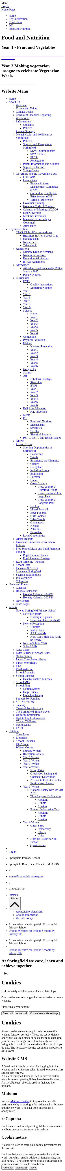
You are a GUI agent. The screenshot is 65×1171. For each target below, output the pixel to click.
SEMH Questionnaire (42, 150)
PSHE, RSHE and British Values (42, 437)
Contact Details (24, 111)
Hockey (34, 506)
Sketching (36, 382)
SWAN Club (37, 154)
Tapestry (21, 705)
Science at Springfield (28, 571)
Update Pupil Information (30, 718)
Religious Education (34, 408)
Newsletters (29, 242)
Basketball (36, 532)
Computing (29, 336)
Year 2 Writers (31, 760)
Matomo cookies (19, 1101)
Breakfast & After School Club (40, 235)
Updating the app (33, 695)
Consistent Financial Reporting (33, 114)
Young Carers (31, 170)
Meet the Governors (34, 216)
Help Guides (30, 692)
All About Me (38, 633)
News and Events (19, 584)
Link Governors (32, 212)
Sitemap (13, 894)
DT (11, 25)
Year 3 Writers (31, 763)
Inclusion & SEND (27, 568)
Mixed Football (39, 509)
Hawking (43, 799)
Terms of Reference (41, 199)
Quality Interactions (41, 284)
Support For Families (28, 698)
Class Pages (22, 604)
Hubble (42, 802)
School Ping (23, 685)
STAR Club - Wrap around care (34, 232)
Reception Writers (33, 753)
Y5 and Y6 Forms (26, 721)
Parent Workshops (26, 662)
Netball (34, 525)
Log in (5, 6)
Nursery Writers (32, 750)
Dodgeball (36, 467)
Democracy (44, 828)
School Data (23, 564)
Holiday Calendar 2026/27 (38, 594)
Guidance (28, 124)
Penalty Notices (32, 274)
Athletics (35, 529)
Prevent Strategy (25, 131)
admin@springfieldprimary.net (26, 876)
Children (14, 731)
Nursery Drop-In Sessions (38, 251)
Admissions (22, 248)
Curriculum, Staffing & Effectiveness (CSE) (43, 195)
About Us (14, 101)
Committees (30, 180)
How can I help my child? (45, 620)
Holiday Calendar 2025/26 (38, 597)
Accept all (21, 1013)
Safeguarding (23, 121)
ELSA (34, 157)
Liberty (42, 832)
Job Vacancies (24, 577)
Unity (41, 835)
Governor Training (33, 202)
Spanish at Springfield (28, 574)
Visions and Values (27, 108)
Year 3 (27, 297)
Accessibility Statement (29, 911)
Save (33, 1167)
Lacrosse (35, 476)
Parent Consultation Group (31, 659)
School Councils (25, 672)
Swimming (36, 473)
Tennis (34, 457)
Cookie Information (27, 914)
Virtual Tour (37, 630)
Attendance (29, 225)
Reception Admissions (36, 258)
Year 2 (27, 294)
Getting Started (31, 688)
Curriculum (15, 22)
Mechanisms (37, 424)
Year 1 (27, 291)
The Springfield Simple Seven (33, 711)
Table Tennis (37, 519)
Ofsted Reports (24, 538)
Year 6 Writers (31, 822)
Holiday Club (31, 238)
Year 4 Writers (31, 767)
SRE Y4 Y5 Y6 (25, 701)
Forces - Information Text (44, 809)
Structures (36, 427)
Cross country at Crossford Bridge (47, 488)
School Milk (30, 646)
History (27, 343)
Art (25, 375)
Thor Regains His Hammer (45, 796)
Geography (29, 369)
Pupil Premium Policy (35, 555)
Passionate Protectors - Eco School (35, 542)
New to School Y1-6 (35, 643)
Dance (34, 480)
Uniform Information (28, 714)
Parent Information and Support (41, 163)
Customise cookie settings (44, 1013)
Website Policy (24, 918)
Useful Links (23, 724)
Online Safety (24, 656)
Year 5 (27, 304)
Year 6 (27, 307)
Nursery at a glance (41, 617)
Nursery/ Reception (41, 346)
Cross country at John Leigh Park (50, 495)
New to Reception (33, 623)
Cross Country (38, 483)
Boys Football (38, 512)
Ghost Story (37, 825)
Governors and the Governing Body (36, 173)
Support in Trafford (34, 167)
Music (26, 414)
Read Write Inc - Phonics (30, 561)
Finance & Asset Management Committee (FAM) (44, 186)
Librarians (21, 737)
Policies (27, 128)
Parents (13, 607)
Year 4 (27, 300)
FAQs (19, 727)
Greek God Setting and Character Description (43, 775)
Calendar (21, 587)
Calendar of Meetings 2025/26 (40, 209)
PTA (18, 665)
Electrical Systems (40, 434)
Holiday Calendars (26, 590)
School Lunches (25, 675)
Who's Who (22, 118)
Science (27, 310)
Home (12, 15)
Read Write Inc (24, 669)
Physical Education (34, 339)
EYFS (26, 281)
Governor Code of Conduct (39, 206)
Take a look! (30, 245)
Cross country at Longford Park (47, 501)
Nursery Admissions (34, 255)
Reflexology (37, 160)
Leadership (36, 454)
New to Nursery (32, 613)
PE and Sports (24, 444)
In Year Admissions (34, 261)
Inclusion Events (39, 470)
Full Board (29, 176)
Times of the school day (29, 708)
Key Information (18, 18)
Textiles (34, 431)
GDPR (20, 440)
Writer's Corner (24, 747)
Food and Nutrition (20, 28)
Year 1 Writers (31, 757)
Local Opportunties (34, 535)
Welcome (21, 105)
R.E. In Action (38, 411)
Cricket (34, 463)
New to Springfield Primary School (36, 610)
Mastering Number (41, 287)
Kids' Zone (22, 744)
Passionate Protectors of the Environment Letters (46, 781)
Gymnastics (37, 522)
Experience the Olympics (44, 460)
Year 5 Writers (31, 786)
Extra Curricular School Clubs (33, 652)
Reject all (8, 1013)
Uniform (35, 626)
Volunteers (22, 581)
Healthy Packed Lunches (37, 679)
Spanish (27, 372)
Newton (42, 806)
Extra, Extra (37, 770)
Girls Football (38, 515)
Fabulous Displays (40, 379)
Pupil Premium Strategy (36, 558)
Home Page (8, 9)
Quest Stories (38, 845)
